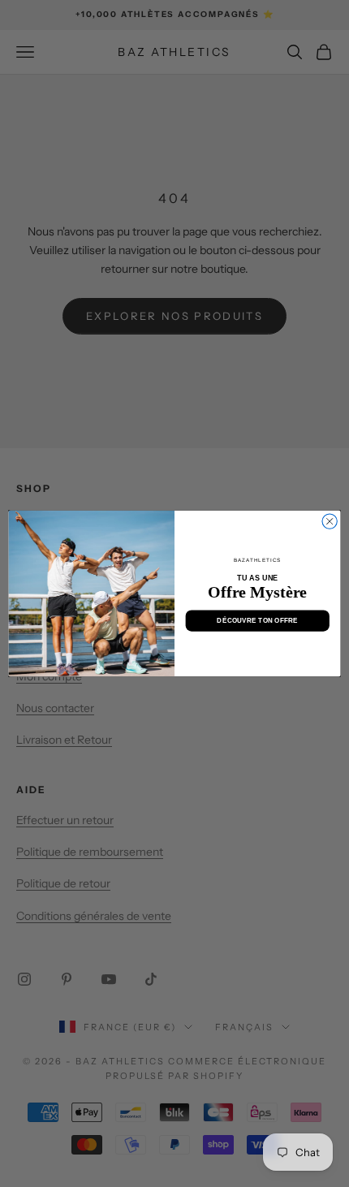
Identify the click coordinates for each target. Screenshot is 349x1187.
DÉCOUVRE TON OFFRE (257, 620)
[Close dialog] (329, 521)
